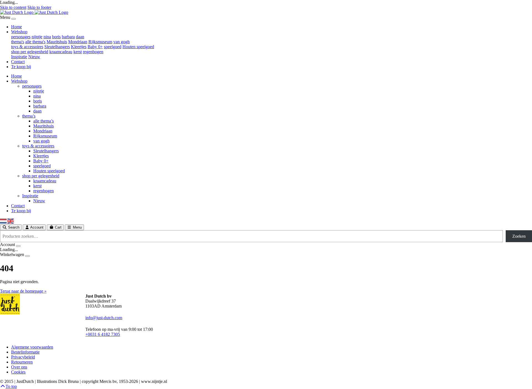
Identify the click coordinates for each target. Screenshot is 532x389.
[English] (10, 220)
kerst (77, 51)
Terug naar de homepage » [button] (23, 291)
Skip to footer (39, 7)
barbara (68, 36)
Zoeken (519, 236)
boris (56, 36)
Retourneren (22, 362)
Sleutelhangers (57, 46)
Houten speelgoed (138, 46)
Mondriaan (77, 41)
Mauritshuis (57, 41)
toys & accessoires (27, 46)
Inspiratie (19, 56)
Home (16, 26)
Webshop (19, 31)
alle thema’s (43, 121)
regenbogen (93, 51)
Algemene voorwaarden (32, 347)
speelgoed (112, 46)
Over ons (19, 367)
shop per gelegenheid (29, 51)
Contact (18, 61)
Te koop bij (21, 66)
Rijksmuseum (100, 41)
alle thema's (35, 41)
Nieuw (34, 56)
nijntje (37, 36)
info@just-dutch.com (103, 317)
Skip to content (13, 7)
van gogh (121, 41)
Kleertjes (78, 46)
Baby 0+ (95, 46)
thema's (17, 41)
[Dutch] (3, 220)
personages (20, 36)
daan (80, 36)
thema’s (28, 116)
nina (47, 36)
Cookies (18, 372)
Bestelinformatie (25, 352)
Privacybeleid (23, 357)
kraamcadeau (60, 51)
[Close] (13, 19)
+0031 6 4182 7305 (102, 334)
